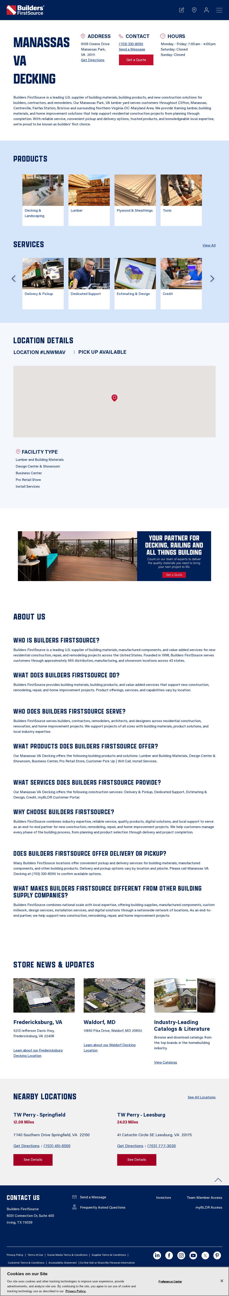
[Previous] (13, 280)
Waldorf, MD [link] (100, 1022)
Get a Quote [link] (136, 60)
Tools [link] (167, 211)
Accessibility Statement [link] (63, 1263)
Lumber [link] (77, 211)
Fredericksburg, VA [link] (37, 1022)
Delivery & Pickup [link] (39, 294)
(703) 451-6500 (57, 1146)
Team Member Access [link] (204, 1198)
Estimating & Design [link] (133, 294)
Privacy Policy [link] (15, 1255)
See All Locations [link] (202, 1097)
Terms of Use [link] (35, 1255)
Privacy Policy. (76, 1291)
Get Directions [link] (92, 60)
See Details (33, 1160)
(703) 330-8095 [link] (131, 44)
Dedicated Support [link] (86, 294)
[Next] (212, 280)
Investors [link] (163, 1198)
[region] (114, 1281)
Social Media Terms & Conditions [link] (67, 1255)
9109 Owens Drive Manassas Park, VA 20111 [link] (95, 49)
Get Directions (26, 1146)
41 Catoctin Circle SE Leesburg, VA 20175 (155, 1135)
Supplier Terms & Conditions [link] (109, 1255)
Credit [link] (168, 294)
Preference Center (170, 1281)
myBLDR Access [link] (209, 1208)
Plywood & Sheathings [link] (135, 211)
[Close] (222, 1281)
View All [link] (209, 245)
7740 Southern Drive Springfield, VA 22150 (52, 1135)
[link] (25, 10)
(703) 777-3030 (161, 1146)
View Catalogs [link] (165, 1062)
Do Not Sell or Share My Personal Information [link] (107, 1263)
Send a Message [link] (132, 49)
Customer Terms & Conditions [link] (26, 1263)
